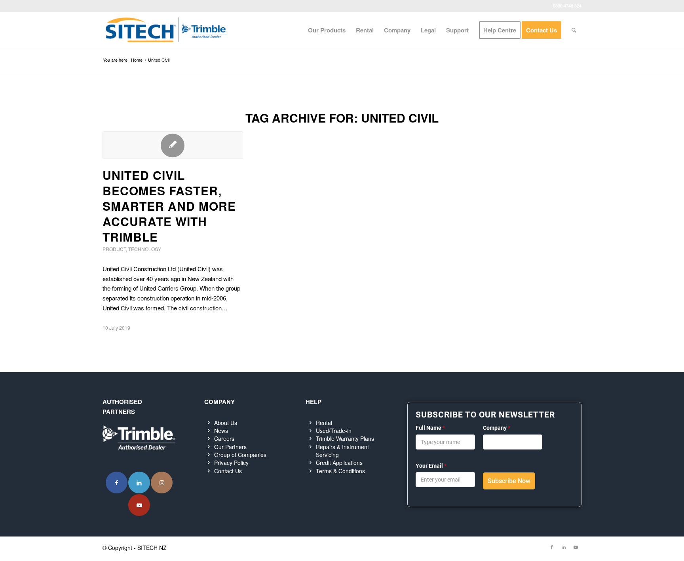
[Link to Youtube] (139, 505)
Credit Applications (339, 463)
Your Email (431, 466)
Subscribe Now (509, 481)
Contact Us (228, 471)
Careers (224, 438)
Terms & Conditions (340, 471)
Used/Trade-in (334, 430)
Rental (324, 423)
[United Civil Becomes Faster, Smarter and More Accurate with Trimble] (173, 145)
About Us (225, 423)
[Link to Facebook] (116, 482)
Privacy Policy (231, 463)
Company (496, 428)
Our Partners (230, 447)
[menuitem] (327, 30)
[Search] (573, 30)
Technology (144, 249)
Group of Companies (240, 455)
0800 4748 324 (567, 6)
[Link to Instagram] (162, 482)
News (221, 430)
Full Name (430, 428)
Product (114, 249)
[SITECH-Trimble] (166, 30)
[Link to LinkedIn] (139, 482)
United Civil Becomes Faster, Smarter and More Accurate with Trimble (169, 205)
